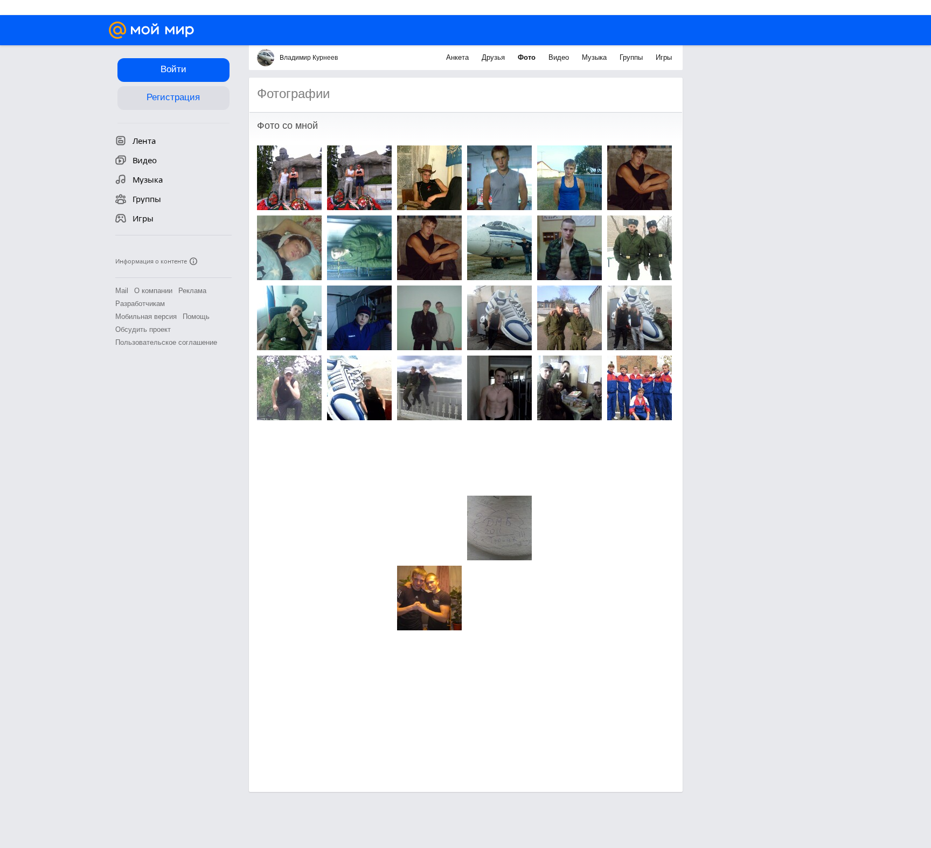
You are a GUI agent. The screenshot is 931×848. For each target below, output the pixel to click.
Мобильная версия (146, 316)
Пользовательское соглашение (166, 342)
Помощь (196, 316)
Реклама (192, 291)
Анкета (458, 57)
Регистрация (173, 97)
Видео (559, 57)
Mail (121, 291)
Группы (632, 57)
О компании (153, 291)
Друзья (494, 57)
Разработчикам (140, 304)
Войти (173, 69)
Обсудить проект (143, 329)
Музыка (595, 57)
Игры (664, 57)
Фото (528, 57)
